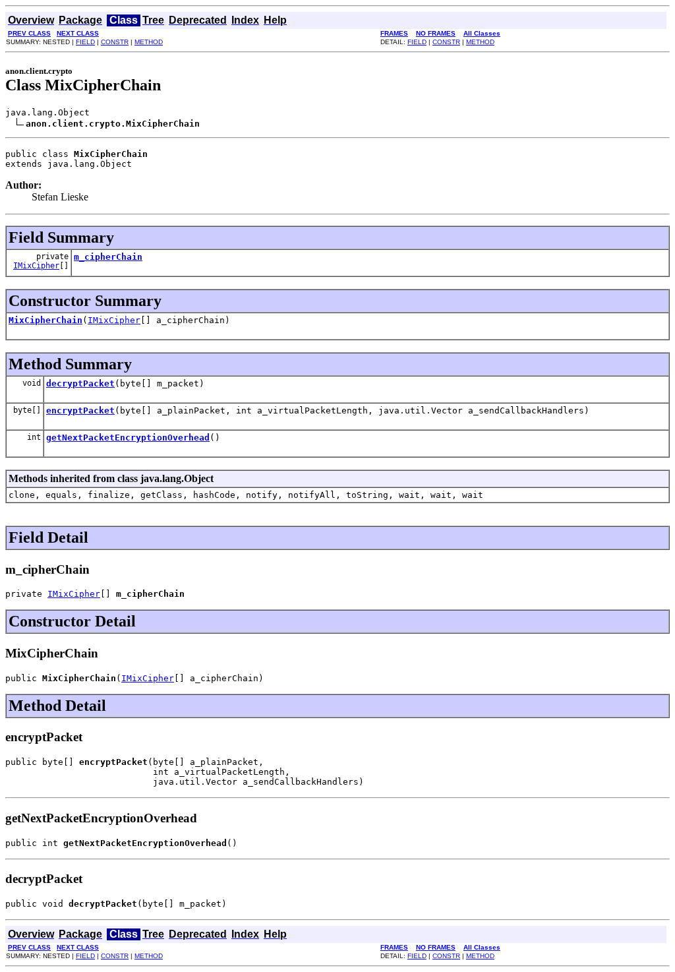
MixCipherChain (45, 320)
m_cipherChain (108, 257)
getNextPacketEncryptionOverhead (128, 437)
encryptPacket (80, 410)
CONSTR (115, 42)
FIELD (85, 42)
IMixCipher (36, 265)
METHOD (148, 42)
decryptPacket (80, 383)
